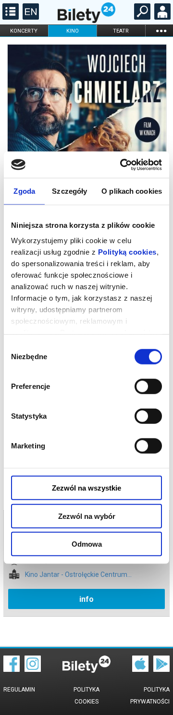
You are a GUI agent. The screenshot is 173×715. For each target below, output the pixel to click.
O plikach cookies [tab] (131, 191)
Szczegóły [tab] (69, 191)
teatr (121, 31)
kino (72, 31)
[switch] (148, 386)
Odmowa (87, 544)
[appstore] (140, 669)
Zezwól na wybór (86, 516)
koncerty (23, 31)
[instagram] (33, 669)
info (86, 599)
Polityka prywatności (150, 695)
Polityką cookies (127, 251)
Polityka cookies (86, 695)
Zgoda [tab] (24, 191)
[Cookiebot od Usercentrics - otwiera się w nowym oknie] (122, 164)
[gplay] (161, 669)
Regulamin (19, 689)
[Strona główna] (86, 20)
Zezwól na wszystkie (86, 488)
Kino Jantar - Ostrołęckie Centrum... (78, 574)
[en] (29, 17)
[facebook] (11, 669)
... (161, 30)
